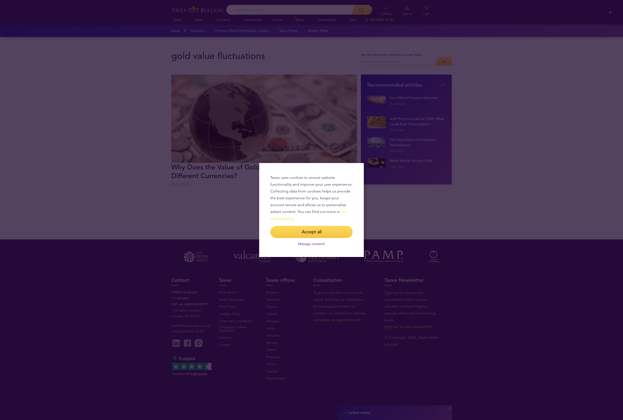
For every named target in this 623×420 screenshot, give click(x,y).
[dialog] (311, 210)
